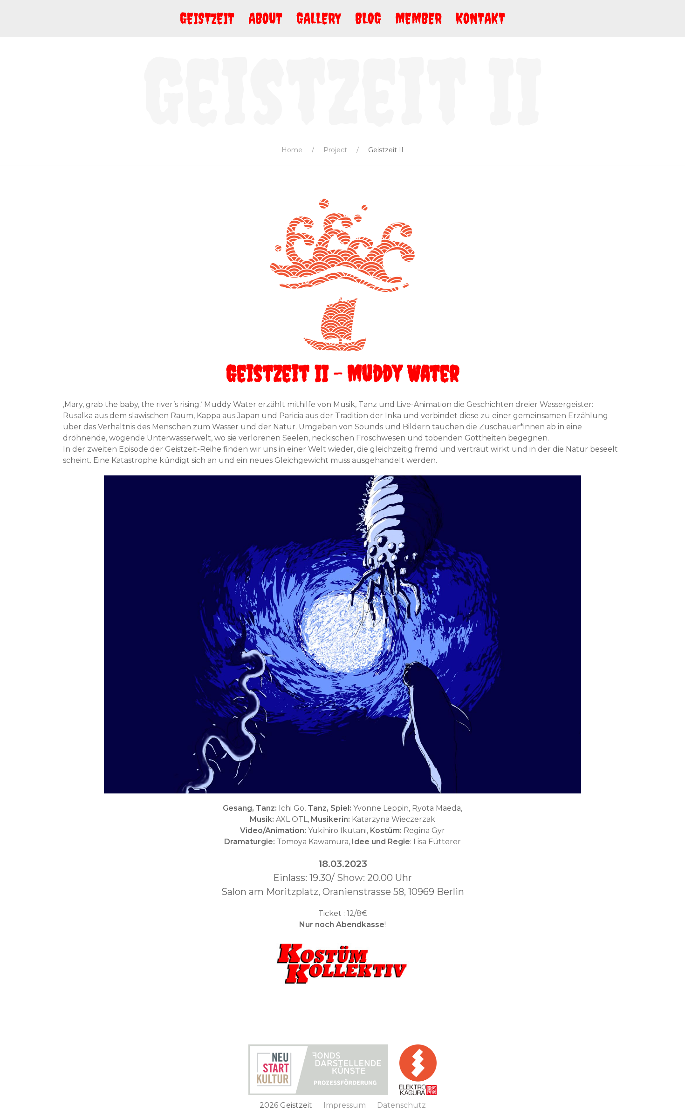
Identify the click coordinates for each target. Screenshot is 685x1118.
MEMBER (418, 18)
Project (335, 150)
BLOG (368, 18)
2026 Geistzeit (286, 1105)
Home (291, 150)
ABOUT (265, 18)
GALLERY (318, 18)
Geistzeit (207, 18)
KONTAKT (480, 18)
